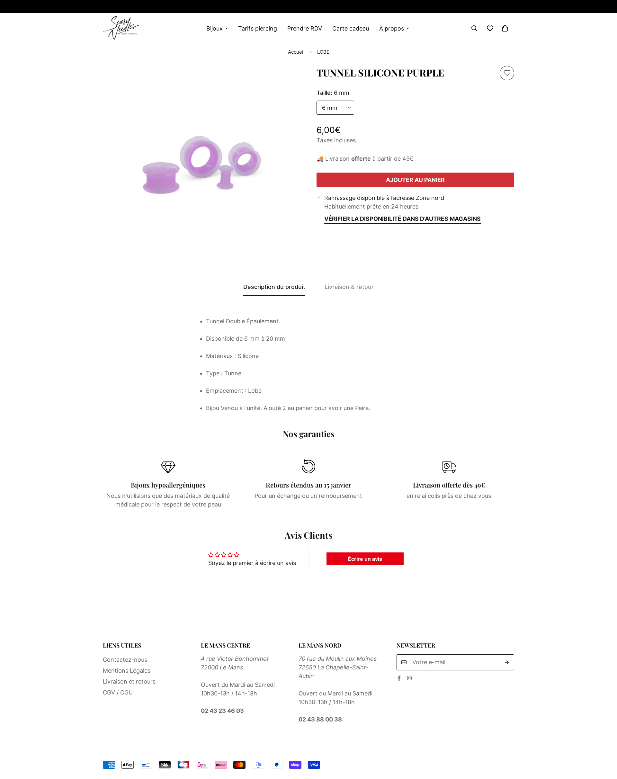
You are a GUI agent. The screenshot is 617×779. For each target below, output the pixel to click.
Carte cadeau (350, 28)
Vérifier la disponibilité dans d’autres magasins (402, 218)
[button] (504, 28)
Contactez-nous (125, 659)
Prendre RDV (304, 28)
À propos (391, 28)
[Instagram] (126, 6)
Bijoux (214, 28)
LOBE (323, 52)
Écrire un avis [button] (365, 559)
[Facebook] (105, 6)
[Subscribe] (507, 662)
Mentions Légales (126, 670)
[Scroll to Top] (604, 744)
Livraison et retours (129, 681)
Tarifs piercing (257, 28)
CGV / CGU (118, 692)
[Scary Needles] (121, 28)
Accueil (296, 52)
